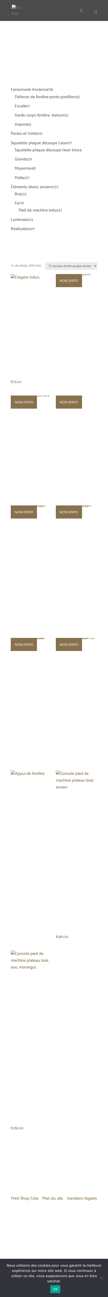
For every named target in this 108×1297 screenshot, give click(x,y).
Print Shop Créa (24, 1198)
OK (55, 1289)
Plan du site (52, 1198)
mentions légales (82, 1198)
